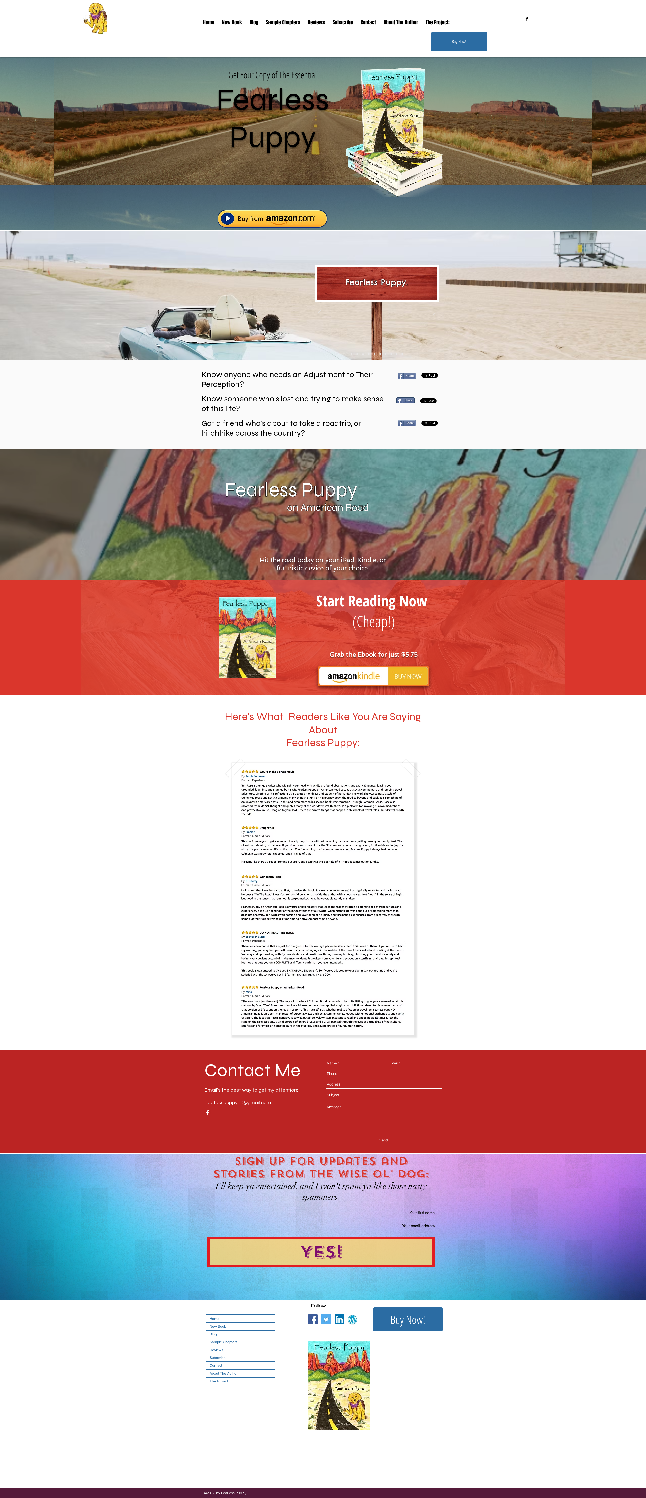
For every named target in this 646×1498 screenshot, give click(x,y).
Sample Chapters (223, 1342)
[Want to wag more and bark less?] (396, 354)
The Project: (219, 1381)
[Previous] (319, 313)
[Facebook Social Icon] (313, 1319)
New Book (218, 1326)
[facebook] (526, 18)
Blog (213, 1334)
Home (214, 1318)
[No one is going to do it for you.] (385, 354)
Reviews (216, 1350)
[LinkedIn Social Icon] (339, 1319)
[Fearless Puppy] (373, 354)
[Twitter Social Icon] (326, 1319)
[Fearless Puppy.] (362, 354)
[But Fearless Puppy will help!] (391, 354)
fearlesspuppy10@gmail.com (237, 1102)
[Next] (434, 313)
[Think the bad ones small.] (357, 354)
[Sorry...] (379, 354)
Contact (216, 1365)
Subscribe (218, 1358)
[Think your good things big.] (351, 354)
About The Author (224, 1373)
